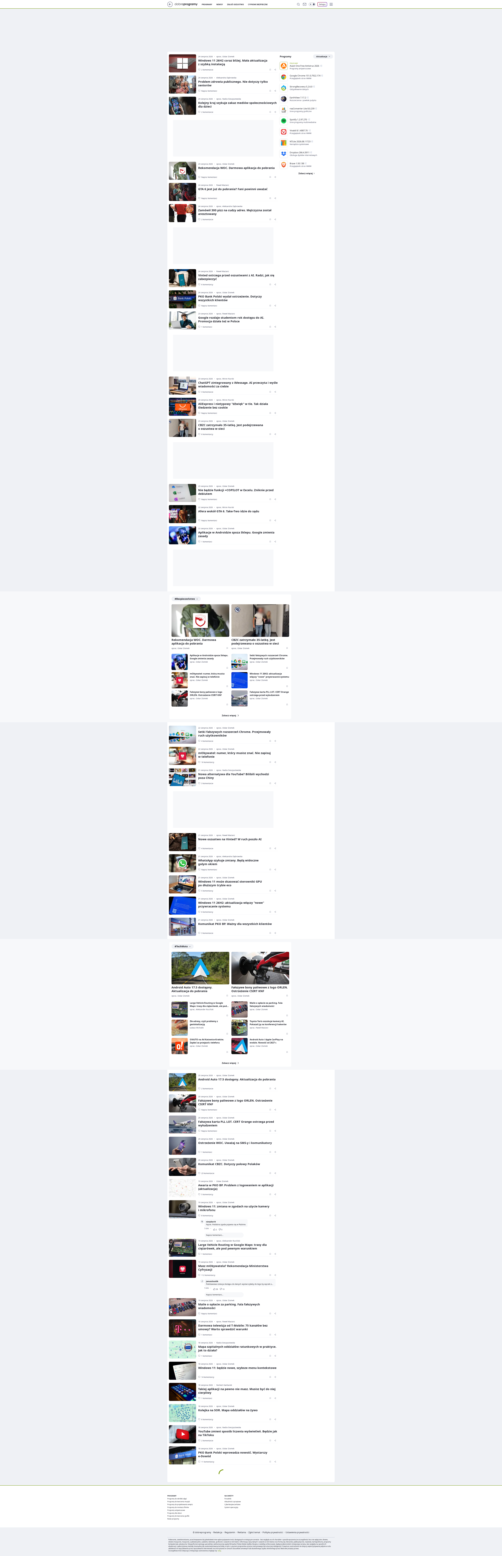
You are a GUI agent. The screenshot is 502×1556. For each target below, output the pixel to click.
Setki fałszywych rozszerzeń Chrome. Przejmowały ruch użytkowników (269, 657)
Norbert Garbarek (224, 1385)
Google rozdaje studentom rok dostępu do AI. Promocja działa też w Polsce (231, 319)
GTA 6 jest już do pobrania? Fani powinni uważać (232, 189)
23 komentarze (207, 1173)
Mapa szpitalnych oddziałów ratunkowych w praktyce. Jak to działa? (237, 1348)
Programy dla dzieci (174, 1513)
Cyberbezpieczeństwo (232, 1504)
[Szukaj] (298, 4)
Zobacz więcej (229, 715)
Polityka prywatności (273, 1532)
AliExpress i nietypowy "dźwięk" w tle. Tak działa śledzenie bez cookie (233, 405)
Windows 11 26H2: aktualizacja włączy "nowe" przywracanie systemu (269, 675)
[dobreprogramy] (188, 4)
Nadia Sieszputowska (225, 1342)
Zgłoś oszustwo (235, 4)
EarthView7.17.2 (298, 97)
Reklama (242, 1532)
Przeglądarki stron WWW (300, 78)
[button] (331, 4)
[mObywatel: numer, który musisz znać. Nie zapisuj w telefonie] (180, 680)
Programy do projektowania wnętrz (180, 1504)
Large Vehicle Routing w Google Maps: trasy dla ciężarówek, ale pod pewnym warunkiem (208, 1004)
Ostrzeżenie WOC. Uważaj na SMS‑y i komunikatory (235, 1143)
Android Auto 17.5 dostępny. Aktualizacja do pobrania (192, 989)
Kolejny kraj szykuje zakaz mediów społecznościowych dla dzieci (237, 104)
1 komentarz (206, 327)
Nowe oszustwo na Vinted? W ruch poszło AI (230, 839)
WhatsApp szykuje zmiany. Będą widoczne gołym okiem (228, 862)
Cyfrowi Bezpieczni (257, 4)
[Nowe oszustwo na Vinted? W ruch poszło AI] (182, 842)
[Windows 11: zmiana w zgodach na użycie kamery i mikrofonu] (182, 1209)
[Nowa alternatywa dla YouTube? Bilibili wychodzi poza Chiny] (182, 777)
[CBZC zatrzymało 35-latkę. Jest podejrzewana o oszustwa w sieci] (182, 428)
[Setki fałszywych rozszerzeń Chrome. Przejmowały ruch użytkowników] (239, 662)
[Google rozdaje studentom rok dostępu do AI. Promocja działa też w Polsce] (182, 320)
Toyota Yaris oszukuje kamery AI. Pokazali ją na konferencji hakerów (268, 1023)
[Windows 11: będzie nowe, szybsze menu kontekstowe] (182, 1371)
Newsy (219, 4)
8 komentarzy (207, 1215)
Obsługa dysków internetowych (303, 155)
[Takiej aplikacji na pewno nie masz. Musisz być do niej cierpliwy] (182, 1392)
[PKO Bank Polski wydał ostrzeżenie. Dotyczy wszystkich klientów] (182, 299)
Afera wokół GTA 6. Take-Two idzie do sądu (228, 511)
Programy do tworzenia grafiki (178, 1516)
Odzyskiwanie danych (299, 89)
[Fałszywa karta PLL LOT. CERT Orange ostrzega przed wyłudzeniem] (239, 698)
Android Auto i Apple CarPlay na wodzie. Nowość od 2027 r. (266, 1041)
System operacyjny (231, 1507)
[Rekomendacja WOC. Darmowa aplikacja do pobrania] (182, 171)
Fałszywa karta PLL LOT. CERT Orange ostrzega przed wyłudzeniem (269, 694)
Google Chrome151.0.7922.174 (305, 75)
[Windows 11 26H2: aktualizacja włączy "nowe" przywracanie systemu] (239, 680)
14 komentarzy (207, 1377)
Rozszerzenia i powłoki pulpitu (303, 100)
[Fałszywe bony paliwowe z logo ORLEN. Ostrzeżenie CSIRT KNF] (180, 698)
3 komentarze (207, 392)
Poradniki (227, 1499)
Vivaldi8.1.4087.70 (299, 130)
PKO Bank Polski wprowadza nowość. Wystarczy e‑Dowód (232, 1454)
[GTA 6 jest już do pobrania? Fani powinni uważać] (182, 192)
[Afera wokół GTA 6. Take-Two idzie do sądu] (182, 514)
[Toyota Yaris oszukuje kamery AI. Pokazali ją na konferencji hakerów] (239, 1028)
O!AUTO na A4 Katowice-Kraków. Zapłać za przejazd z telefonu (207, 1041)
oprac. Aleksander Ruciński (201, 1009)
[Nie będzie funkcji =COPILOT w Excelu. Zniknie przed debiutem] (182, 493)
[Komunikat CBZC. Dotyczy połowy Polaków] (182, 1167)
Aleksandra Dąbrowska (226, 77)
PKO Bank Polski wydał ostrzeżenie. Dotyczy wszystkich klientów (230, 298)
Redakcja (217, 1532)
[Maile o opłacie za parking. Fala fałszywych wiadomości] (239, 1009)
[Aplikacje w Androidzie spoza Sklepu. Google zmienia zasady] (182, 535)
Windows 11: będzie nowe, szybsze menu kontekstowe (237, 1368)
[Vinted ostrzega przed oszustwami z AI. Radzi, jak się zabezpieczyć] (182, 278)
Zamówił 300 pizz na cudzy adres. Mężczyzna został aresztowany (234, 212)
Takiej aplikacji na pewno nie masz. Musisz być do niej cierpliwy (237, 1391)
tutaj (219, 1551)
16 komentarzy (207, 762)
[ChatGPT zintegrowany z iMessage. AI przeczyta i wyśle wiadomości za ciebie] (182, 386)
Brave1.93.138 (297, 163)
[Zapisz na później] (270, 69)
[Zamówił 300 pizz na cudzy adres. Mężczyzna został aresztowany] (182, 213)
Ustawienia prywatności (297, 1532)
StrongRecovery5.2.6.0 (301, 86)
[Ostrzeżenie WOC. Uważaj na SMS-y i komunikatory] (182, 1146)
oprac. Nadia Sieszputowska (228, 99)
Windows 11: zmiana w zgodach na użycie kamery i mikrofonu (233, 1208)
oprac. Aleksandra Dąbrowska (229, 206)
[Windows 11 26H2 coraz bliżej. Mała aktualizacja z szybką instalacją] (182, 63)
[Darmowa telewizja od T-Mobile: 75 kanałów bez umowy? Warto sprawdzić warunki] (182, 1328)
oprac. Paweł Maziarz (225, 313)
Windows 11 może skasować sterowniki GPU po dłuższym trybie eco (230, 883)
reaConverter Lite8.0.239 (302, 108)
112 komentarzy (208, 1275)
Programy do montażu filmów (178, 1507)
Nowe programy (173, 1519)
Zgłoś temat (254, 1532)
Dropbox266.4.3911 (299, 152)
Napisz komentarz (209, 91)
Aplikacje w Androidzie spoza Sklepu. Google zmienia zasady (236, 534)
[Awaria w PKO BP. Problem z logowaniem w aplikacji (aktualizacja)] (182, 1188)
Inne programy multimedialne (303, 122)
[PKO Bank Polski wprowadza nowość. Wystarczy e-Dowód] (182, 1455)
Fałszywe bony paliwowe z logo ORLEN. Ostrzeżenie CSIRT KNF (206, 694)
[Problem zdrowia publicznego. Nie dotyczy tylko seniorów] (182, 85)
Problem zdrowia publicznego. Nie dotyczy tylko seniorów (233, 83)
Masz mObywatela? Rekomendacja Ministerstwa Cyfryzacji (233, 1267)
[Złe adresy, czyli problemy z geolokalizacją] (180, 1028)
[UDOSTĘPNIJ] (275, 69)
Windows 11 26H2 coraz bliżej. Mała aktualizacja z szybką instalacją (232, 62)
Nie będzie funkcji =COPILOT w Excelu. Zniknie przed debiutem (236, 492)
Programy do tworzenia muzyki (178, 1501)
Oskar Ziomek (222, 1181)
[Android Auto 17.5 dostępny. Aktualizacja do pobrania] (200, 968)
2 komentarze (207, 69)
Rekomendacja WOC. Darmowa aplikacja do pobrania (236, 168)
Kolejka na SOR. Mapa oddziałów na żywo (228, 1410)
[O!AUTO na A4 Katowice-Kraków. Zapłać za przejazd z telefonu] (180, 1046)
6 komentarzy (207, 284)
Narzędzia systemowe (299, 144)
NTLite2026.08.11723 (300, 141)
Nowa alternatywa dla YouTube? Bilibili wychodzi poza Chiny (233, 776)
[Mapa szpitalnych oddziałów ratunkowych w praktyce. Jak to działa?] (182, 1350)
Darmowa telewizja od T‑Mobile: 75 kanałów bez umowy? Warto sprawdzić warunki (233, 1327)
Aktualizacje (321, 56)
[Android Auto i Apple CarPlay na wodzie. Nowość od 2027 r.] (239, 1046)
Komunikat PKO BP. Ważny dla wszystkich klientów (235, 924)
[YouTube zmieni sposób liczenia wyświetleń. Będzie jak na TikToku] (182, 1434)
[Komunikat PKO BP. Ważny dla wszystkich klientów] (182, 927)
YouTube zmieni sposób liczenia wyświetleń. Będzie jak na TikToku (237, 1433)
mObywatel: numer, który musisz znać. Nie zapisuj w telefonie (207, 675)
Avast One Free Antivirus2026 (305, 65)
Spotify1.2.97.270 (298, 119)
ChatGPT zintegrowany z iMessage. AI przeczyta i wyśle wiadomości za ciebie (238, 384)
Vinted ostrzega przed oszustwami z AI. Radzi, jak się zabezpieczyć (236, 277)
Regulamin (230, 1532)
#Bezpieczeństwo (185, 598)
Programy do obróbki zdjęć (177, 1499)
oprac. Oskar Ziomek (225, 56)
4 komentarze (207, 741)
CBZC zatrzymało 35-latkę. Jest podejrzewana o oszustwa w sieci (255, 641)
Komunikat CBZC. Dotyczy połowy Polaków (229, 1164)
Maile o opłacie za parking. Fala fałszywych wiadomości (266, 1004)
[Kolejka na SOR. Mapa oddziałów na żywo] (182, 1413)
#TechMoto (181, 946)
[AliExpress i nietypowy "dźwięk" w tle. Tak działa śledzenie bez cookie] (182, 407)
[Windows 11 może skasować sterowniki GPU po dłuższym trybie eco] (182, 884)
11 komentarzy (207, 1461)
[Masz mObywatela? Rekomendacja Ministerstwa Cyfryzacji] (182, 1269)
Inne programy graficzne (301, 111)
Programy (207, 4)
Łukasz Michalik (197, 1027)
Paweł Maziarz (222, 185)
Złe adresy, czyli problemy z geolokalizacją (204, 1023)
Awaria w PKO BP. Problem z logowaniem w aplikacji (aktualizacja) (236, 1187)
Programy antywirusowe (300, 68)
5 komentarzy (207, 891)
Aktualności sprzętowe (232, 1501)
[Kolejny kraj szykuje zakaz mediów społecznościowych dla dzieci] (182, 106)
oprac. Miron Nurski (225, 378)
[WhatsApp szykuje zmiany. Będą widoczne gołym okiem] (182, 863)
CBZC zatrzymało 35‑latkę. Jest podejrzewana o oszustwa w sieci (230, 427)
